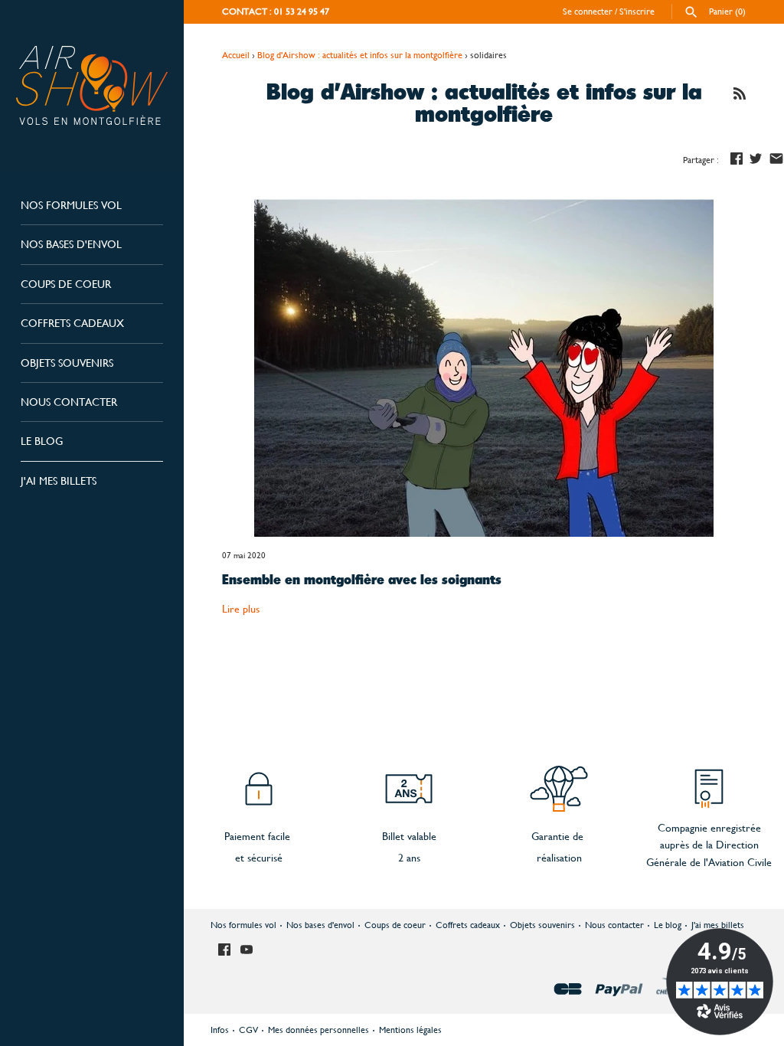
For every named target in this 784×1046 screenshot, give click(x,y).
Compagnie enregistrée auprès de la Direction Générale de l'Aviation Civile (709, 845)
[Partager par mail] (776, 158)
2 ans (409, 858)
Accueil (236, 55)
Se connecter (587, 11)
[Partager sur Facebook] (736, 158)
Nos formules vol (71, 205)
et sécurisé (259, 858)
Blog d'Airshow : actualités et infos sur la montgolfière (359, 55)
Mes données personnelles (318, 1030)
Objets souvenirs (67, 363)
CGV (248, 1030)
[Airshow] (92, 85)
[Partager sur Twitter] (756, 158)
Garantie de (557, 836)
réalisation (559, 858)
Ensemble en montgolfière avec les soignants (361, 581)
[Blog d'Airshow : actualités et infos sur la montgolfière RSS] (739, 96)
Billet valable (409, 836)
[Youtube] (246, 950)
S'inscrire (637, 11)
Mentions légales (410, 1030)
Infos (220, 1030)
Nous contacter (69, 402)
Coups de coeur (66, 284)
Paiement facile (258, 836)
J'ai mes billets (58, 481)
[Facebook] (224, 950)
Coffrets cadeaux (72, 323)
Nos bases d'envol (71, 244)
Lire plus (241, 609)
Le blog (42, 441)
